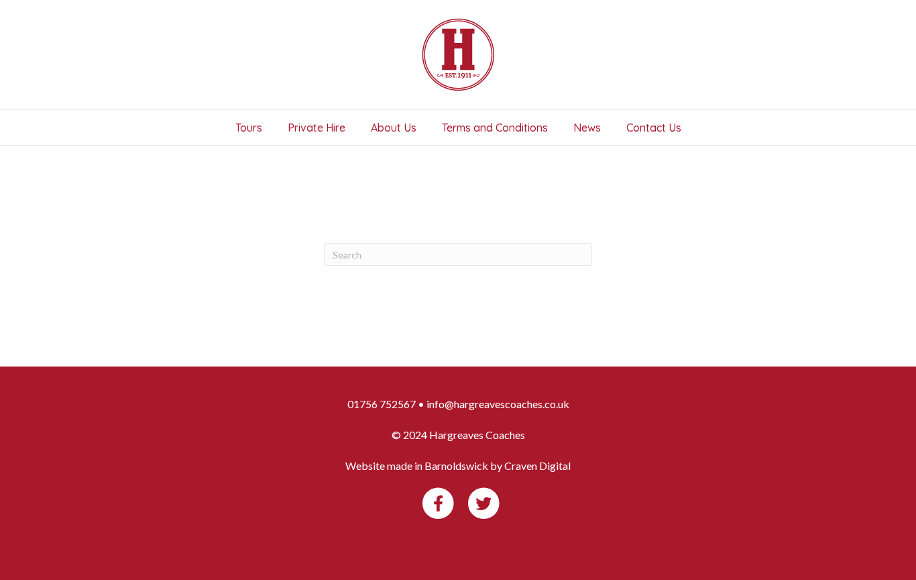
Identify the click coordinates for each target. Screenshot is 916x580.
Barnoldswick (456, 465)
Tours (248, 127)
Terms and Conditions (495, 127)
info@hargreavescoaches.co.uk (497, 403)
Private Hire (316, 127)
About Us (393, 127)
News (587, 127)
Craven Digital (537, 465)
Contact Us (653, 127)
